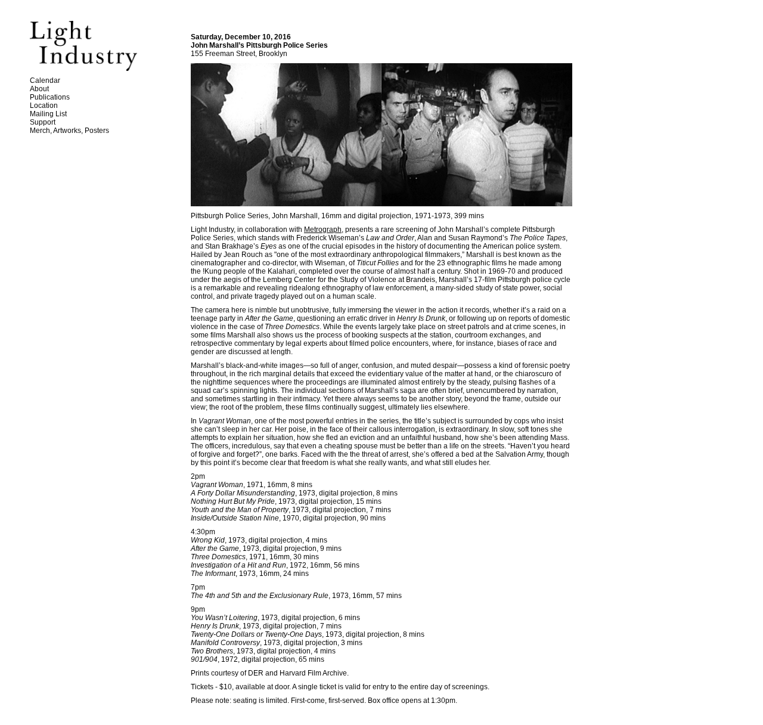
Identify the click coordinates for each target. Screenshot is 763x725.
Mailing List (48, 114)
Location (44, 105)
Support (42, 122)
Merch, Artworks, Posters (69, 130)
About (39, 89)
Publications (50, 97)
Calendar (45, 80)
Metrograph (323, 229)
